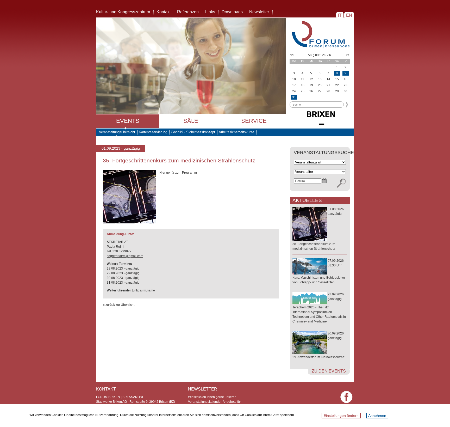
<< (291, 55)
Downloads (232, 12)
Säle (190, 121)
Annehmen (377, 415)
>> (347, 54)
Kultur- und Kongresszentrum (123, 12)
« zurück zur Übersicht (118, 305)
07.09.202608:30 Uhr (318, 271)
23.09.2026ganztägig (319, 307)
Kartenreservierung (153, 132)
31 (294, 97)
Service (254, 121)
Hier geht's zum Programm (178, 172)
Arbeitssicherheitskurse (236, 132)
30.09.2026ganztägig (318, 345)
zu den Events (329, 371)
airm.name (147, 290)
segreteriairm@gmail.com (125, 256)
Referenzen (188, 12)
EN (349, 15)
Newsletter (259, 12)
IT (340, 15)
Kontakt (164, 12)
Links (210, 12)
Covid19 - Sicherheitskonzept (193, 132)
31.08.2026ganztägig (318, 229)
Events (127, 121)
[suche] (341, 183)
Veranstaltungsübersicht (117, 132)
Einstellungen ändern (341, 415)
